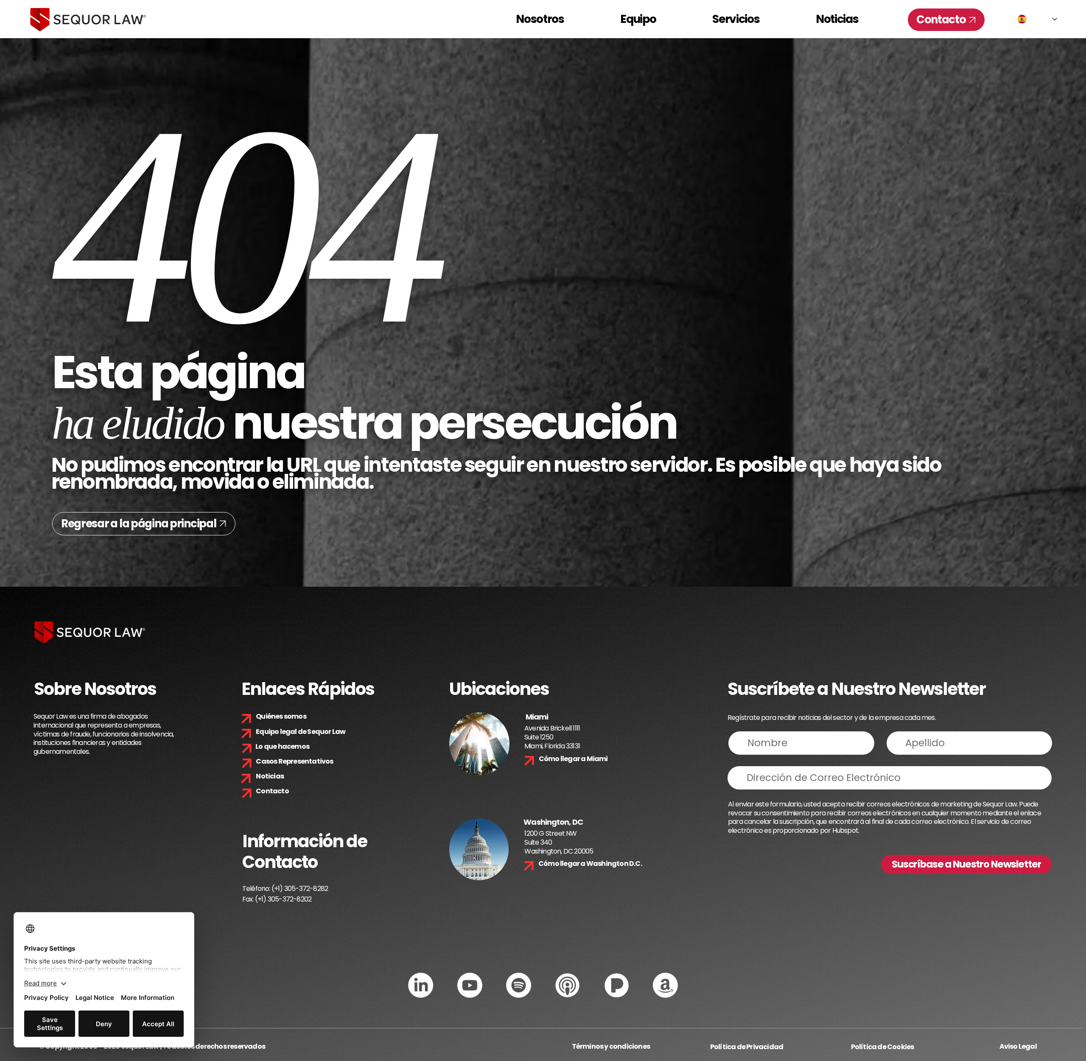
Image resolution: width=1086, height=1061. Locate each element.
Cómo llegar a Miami (573, 759)
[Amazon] (665, 985)
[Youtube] (469, 985)
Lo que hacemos (282, 746)
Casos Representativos (294, 761)
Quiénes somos (281, 716)
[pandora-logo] (616, 985)
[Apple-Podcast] (567, 985)
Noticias (270, 776)
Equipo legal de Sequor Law (300, 731)
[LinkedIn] (420, 985)
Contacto (272, 791)
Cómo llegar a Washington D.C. (590, 863)
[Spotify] (518, 985)
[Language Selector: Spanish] (1037, 19)
